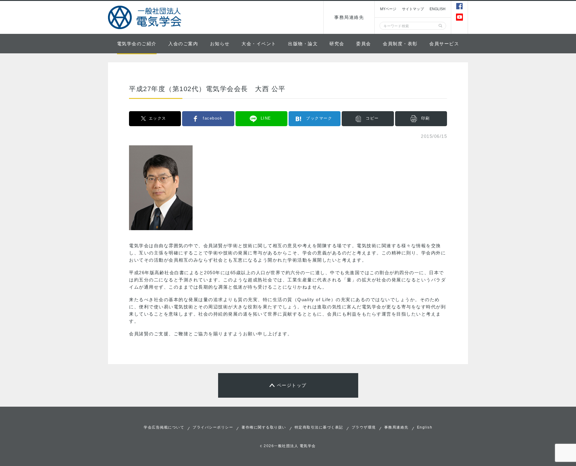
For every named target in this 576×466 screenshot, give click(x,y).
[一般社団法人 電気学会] (145, 17)
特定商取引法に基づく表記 (319, 427)
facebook (212, 118)
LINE (266, 118)
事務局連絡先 (349, 17)
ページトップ (292, 385)
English (425, 427)
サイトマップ (413, 9)
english (438, 9)
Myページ (388, 9)
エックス (157, 118)
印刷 (425, 118)
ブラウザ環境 (364, 427)
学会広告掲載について (164, 427)
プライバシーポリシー (213, 427)
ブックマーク (319, 118)
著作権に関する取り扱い (264, 427)
